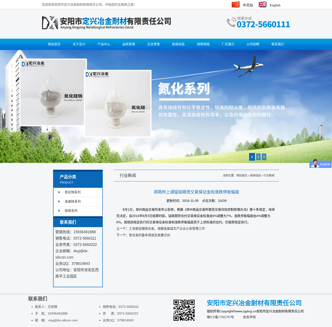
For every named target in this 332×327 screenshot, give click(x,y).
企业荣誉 (153, 44)
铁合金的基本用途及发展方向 (149, 235)
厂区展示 (228, 44)
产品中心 (104, 44)
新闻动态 (178, 44)
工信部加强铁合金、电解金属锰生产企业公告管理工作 (167, 228)
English (275, 5)
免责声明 (249, 317)
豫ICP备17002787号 (220, 317)
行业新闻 (269, 175)
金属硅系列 (73, 201)
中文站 (248, 5)
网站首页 (54, 44)
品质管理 (128, 44)
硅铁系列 (71, 210)
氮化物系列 (73, 192)
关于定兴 (79, 44)
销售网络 (203, 44)
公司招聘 (253, 44)
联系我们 (277, 44)
